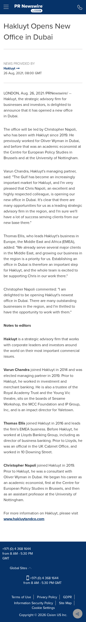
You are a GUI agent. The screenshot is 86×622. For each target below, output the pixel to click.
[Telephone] (80, 7)
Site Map (65, 603)
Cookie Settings (43, 607)
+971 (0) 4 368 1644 (16, 548)
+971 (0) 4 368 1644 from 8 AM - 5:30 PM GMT (42, 580)
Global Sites (19, 568)
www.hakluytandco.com (24, 519)
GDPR (67, 597)
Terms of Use (21, 597)
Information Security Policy (33, 603)
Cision (51, 614)
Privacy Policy (47, 597)
